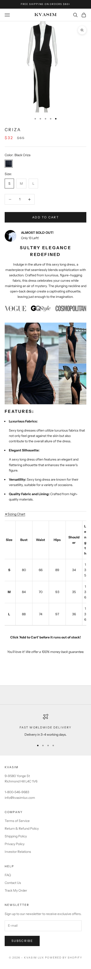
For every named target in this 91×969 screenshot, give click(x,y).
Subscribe (22, 941)
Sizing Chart (15, 514)
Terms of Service (17, 821)
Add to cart (45, 217)
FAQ (8, 875)
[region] (45, 725)
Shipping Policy (16, 836)
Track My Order (16, 890)
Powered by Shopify (63, 957)
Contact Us (13, 883)
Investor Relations (18, 852)
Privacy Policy (14, 844)
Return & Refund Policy (22, 828)
